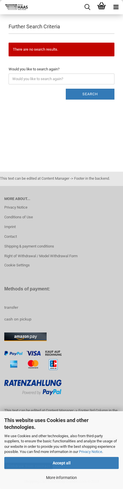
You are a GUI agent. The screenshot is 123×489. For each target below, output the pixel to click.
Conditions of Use (18, 217)
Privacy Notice (90, 452)
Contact (10, 236)
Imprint (10, 227)
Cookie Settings (17, 265)
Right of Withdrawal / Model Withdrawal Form (41, 256)
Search (90, 94)
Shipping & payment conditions (29, 246)
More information (61, 477)
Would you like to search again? (34, 69)
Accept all (62, 463)
